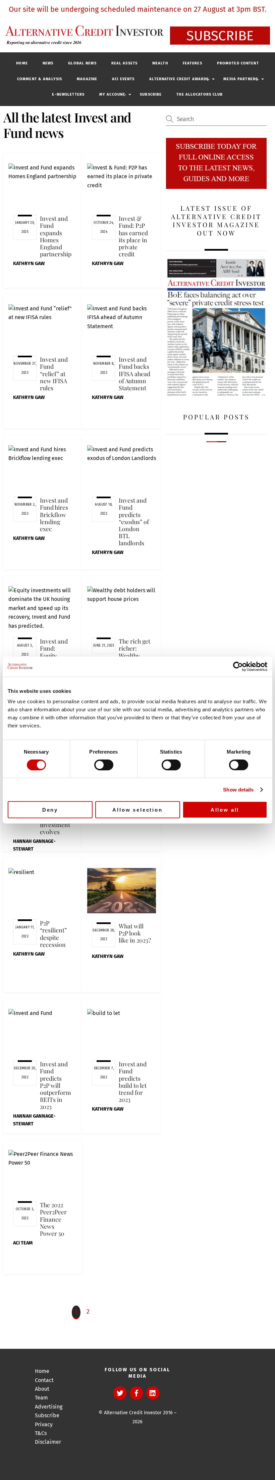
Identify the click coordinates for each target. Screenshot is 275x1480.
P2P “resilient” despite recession (53, 933)
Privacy (44, 1424)
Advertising (48, 1407)
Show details (238, 789)
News (48, 63)
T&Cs (41, 1433)
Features (192, 63)
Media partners (240, 79)
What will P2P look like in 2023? (135, 933)
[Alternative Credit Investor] (82, 30)
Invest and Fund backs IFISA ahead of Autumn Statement (134, 373)
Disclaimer (48, 1442)
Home (22, 63)
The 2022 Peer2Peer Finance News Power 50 (53, 1219)
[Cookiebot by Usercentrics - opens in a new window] (238, 666)
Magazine (87, 79)
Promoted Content (238, 63)
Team (41, 1397)
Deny (50, 810)
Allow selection (137, 810)
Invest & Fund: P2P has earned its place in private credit (133, 236)
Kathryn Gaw (29, 263)
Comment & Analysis (39, 79)
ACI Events (123, 79)
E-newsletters (68, 94)
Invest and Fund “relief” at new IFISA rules (54, 373)
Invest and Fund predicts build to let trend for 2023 (133, 1081)
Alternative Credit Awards (179, 79)
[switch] (103, 764)
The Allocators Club (199, 94)
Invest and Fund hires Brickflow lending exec (54, 514)
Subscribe (151, 94)
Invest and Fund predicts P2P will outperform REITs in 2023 (55, 1085)
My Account (112, 94)
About (42, 1389)
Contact (44, 1380)
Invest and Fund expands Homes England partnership (55, 236)
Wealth (160, 63)
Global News (82, 63)
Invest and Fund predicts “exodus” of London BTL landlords (134, 521)
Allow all (225, 810)
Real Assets (124, 63)
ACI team (23, 1243)
